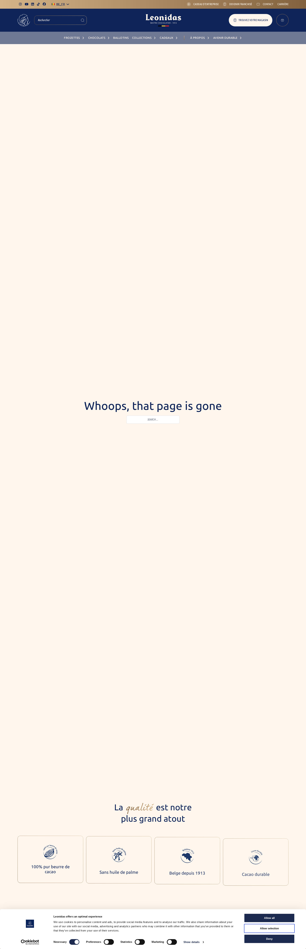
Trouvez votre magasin (253, 20)
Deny (269, 938)
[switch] (109, 942)
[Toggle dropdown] (67, 4)
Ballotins (121, 37)
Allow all (269, 917)
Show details (191, 942)
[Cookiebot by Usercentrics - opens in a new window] (30, 942)
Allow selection (269, 928)
